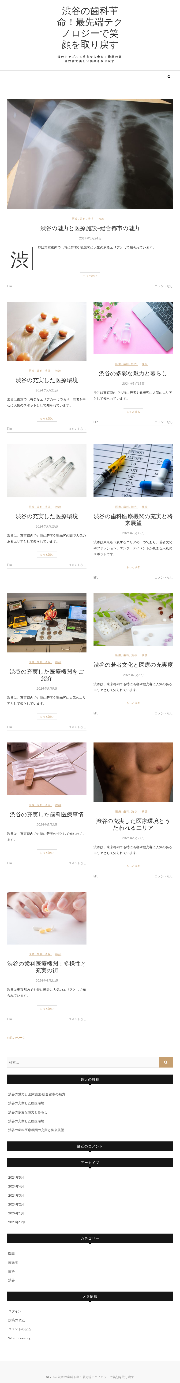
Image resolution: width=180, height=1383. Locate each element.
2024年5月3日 (47, 824)
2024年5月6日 (133, 675)
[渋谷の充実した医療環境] (46, 331)
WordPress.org (19, 1338)
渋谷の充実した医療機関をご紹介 (47, 674)
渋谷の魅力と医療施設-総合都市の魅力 (90, 228)
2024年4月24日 (133, 838)
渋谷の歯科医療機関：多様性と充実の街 (46, 966)
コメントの (19, 1329)
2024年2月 (16, 1204)
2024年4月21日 (47, 980)
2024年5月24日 (90, 238)
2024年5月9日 (47, 688)
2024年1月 (16, 1213)
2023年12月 (17, 1222)
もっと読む (90, 275)
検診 (101, 218)
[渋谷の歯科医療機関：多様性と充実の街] (46, 918)
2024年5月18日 (133, 383)
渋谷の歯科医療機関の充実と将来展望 (133, 519)
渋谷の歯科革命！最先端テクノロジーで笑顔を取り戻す (90, 27)
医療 (75, 218)
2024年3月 (16, 1195)
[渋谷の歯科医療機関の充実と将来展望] (133, 470)
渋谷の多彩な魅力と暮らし (133, 373)
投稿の (16, 1320)
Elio (9, 286)
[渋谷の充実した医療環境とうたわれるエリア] (133, 772)
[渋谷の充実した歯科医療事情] (46, 768)
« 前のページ (16, 1037)
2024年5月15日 (47, 526)
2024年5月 (16, 1177)
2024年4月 (16, 1186)
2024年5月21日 (47, 390)
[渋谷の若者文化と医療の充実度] (133, 619)
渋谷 (91, 218)
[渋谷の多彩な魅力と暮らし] (133, 328)
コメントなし (164, 286)
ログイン (14, 1311)
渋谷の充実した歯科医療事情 (47, 814)
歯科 (83, 218)
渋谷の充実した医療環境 (46, 380)
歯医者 (13, 1262)
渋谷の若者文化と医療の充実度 (133, 664)
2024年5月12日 (133, 533)
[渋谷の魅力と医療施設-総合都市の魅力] (90, 154)
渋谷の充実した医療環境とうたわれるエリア (133, 824)
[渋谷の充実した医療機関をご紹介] (46, 622)
